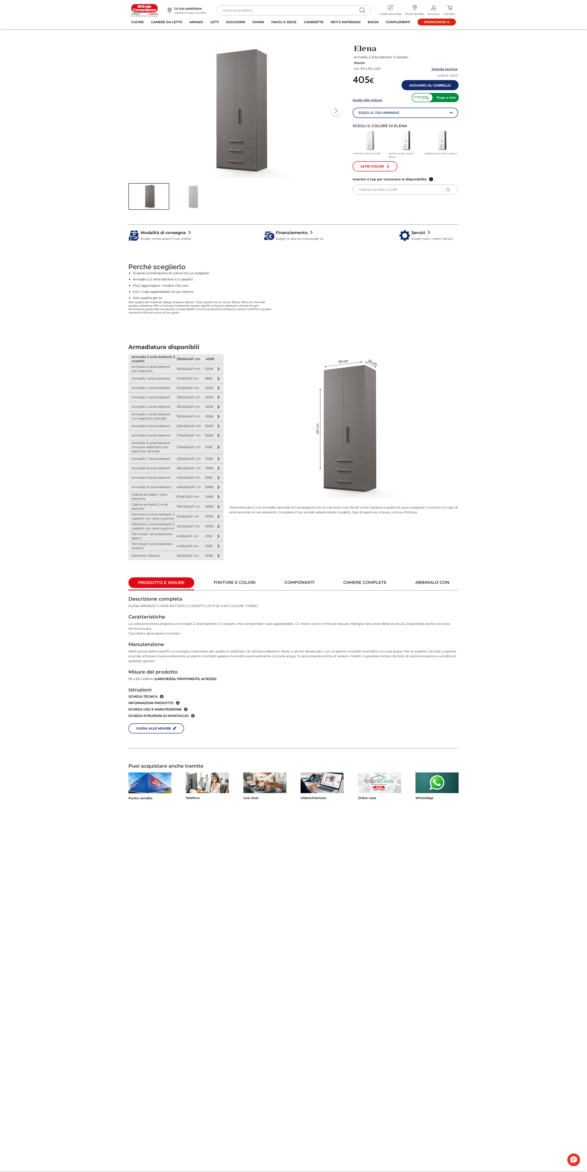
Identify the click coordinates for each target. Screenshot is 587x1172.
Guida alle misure (367, 100)
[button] (148, 196)
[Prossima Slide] (336, 110)
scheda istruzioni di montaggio (158, 716)
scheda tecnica (143, 696)
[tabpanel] (293, 669)
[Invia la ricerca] (362, 10)
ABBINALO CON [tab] (432, 582)
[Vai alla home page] (144, 10)
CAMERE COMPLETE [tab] (365, 582)
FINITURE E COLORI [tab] (235, 582)
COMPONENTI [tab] (299, 582)
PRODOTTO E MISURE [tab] (161, 582)
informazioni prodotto (151, 703)
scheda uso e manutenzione (155, 709)
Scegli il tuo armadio (379, 113)
